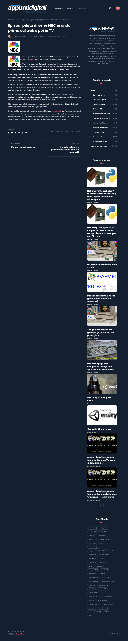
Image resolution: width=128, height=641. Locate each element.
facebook (104, 554)
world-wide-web (95, 612)
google (92, 558)
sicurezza (102, 589)
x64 (107, 612)
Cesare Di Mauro (92, 202)
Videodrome (94, 604)
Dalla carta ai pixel (99, 100)
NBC (67, 131)
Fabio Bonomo (91, 404)
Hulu (32, 60)
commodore (94, 547)
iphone (103, 562)
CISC (102, 543)
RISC (91, 589)
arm (91, 535)
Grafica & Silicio (98, 109)
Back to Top (114, 633)
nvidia (103, 573)
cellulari (92, 543)
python (92, 585)
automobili (102, 535)
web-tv (78, 131)
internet (92, 562)
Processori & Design (100, 141)
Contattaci (82, 8)
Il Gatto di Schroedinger (101, 114)
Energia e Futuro (99, 104)
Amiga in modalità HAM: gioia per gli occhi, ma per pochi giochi (100, 332)
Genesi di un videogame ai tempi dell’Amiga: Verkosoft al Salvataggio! (101, 460)
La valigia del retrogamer (101, 118)
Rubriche (70, 8)
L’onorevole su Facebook (23, 147)
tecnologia (102, 600)
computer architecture (96, 551)
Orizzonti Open (98, 132)
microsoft (93, 570)
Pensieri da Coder (99, 137)
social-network (94, 596)
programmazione (108, 581)
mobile (105, 570)
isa (91, 566)
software (108, 596)
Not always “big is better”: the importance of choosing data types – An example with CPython (101, 195)
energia (92, 554)
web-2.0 (92, 608)
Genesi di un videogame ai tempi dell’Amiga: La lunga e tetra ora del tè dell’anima (102, 494)
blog (91, 539)
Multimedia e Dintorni (100, 123)
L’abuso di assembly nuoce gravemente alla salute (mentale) (101, 298)
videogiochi (107, 604)
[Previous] (100, 505)
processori (93, 581)
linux (99, 566)
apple (103, 532)
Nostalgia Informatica (100, 127)
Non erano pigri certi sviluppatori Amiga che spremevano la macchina (100, 366)
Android (92, 532)
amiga (104, 528)
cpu (111, 551)
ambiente (93, 528)
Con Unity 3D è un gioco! (99, 429)
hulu (52, 131)
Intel (103, 558)
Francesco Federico (19, 36)
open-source (94, 577)
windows (104, 608)
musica (92, 573)
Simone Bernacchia (93, 466)
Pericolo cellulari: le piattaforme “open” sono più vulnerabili (65, 149)
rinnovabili (103, 585)
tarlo (91, 600)
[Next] (103, 505)
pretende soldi (57, 111)
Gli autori (58, 8)
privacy (106, 577)
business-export (104, 539)
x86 (91, 615)
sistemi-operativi (95, 592)
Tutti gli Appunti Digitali (36, 36)
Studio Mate (20, 634)
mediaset (59, 131)
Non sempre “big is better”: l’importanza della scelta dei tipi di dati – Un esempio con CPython (101, 232)
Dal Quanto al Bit (98, 95)
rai (72, 131)
